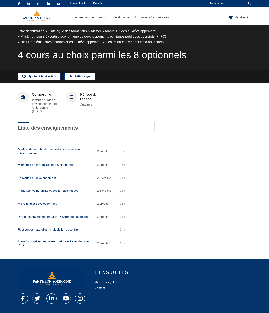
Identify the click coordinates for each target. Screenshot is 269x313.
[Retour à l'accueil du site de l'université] (51, 279)
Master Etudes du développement (130, 31)
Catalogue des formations (68, 31)
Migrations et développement (37, 203)
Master (96, 31)
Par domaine (121, 17)
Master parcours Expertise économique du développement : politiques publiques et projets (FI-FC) (93, 36)
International (77, 3)
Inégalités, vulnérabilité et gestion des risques (48, 190)
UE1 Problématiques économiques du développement (61, 42)
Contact (100, 287)
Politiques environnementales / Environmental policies (53, 216)
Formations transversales (152, 17)
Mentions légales (106, 282)
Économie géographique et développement (46, 164)
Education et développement (37, 177)
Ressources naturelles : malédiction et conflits (48, 229)
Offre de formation (31, 31)
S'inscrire (97, 3)
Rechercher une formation (90, 17)
